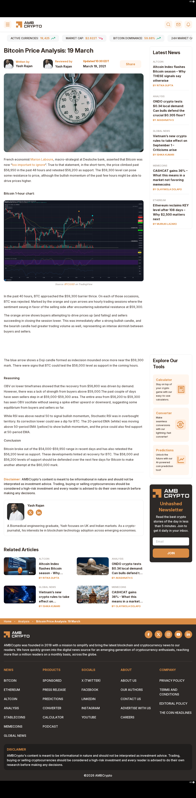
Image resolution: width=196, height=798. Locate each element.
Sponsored (52, 680)
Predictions (53, 699)
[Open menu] (7, 24)
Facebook (90, 690)
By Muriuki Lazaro (165, 224)
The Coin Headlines (175, 713)
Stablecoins (14, 717)
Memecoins (119, 587)
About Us (128, 680)
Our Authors (132, 690)
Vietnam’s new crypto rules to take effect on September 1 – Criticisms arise (170, 143)
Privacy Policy (172, 680)
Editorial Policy (173, 703)
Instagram (91, 708)
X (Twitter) (91, 680)
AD (190, 1)
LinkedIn (89, 699)
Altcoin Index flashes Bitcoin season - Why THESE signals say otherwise (53, 568)
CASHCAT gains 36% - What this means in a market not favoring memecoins (126, 597)
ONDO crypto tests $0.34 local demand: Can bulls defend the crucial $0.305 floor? (127, 568)
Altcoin (44, 558)
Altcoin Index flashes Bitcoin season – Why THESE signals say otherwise (169, 73)
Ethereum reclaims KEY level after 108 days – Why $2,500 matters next (171, 212)
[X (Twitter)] (30, 512)
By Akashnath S (122, 577)
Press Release (54, 690)
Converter (52, 708)
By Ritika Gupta (49, 577)
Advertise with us (136, 708)
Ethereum (159, 200)
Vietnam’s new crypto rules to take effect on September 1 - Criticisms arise (54, 597)
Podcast (50, 726)
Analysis (117, 558)
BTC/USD (69, 284)
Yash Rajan (24, 66)
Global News (47, 587)
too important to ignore (28, 165)
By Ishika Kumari (49, 606)
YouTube (89, 717)
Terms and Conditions (169, 692)
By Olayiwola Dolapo (126, 606)
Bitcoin (10, 680)
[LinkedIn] (39, 512)
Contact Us (131, 699)
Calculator (53, 717)
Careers (127, 717)
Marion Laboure (41, 159)
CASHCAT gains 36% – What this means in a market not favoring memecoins (170, 177)
